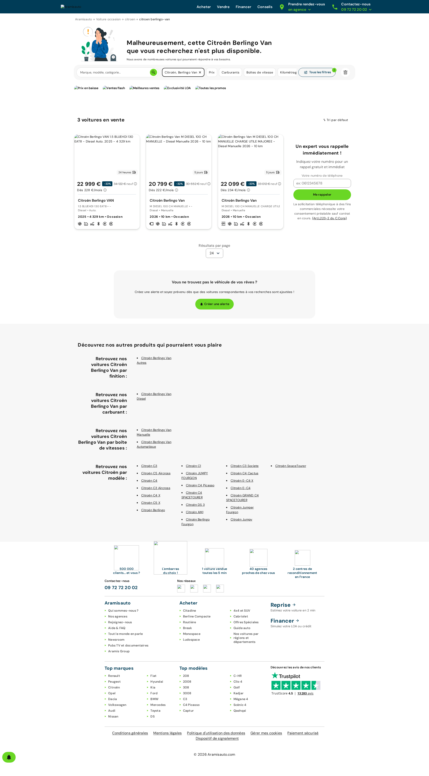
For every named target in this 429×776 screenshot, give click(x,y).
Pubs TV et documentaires (128, 645)
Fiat (153, 676)
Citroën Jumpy (241, 519)
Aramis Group (119, 651)
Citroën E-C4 (240, 488)
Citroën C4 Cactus (244, 473)
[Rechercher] (153, 72)
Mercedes (158, 705)
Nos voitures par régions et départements (246, 638)
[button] (200, 72)
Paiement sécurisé (302, 733)
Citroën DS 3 (195, 505)
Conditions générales (130, 733)
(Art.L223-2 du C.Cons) (329, 218)
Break (187, 628)
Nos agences (117, 616)
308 (186, 687)
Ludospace (191, 640)
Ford (154, 693)
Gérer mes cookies (266, 733)
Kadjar (238, 693)
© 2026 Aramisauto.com (214, 754)
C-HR (237, 676)
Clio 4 (237, 682)
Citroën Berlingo (153, 510)
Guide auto (241, 628)
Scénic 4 (239, 705)
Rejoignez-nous (120, 622)
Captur (188, 711)
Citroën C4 (149, 481)
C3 (185, 699)
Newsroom (116, 640)
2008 (187, 682)
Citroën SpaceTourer (290, 466)
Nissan (113, 716)
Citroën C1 (193, 466)
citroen (130, 19)
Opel (112, 693)
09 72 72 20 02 (121, 587)
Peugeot (114, 682)
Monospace (191, 634)
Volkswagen (117, 705)
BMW (154, 699)
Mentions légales (167, 733)
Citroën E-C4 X (242, 481)
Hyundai (156, 682)
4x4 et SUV (241, 611)
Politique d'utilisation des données (216, 733)
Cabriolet (240, 616)
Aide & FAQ (117, 628)
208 (186, 676)
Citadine (189, 611)
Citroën (114, 687)
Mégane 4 (240, 699)
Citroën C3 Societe (245, 466)
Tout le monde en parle (125, 634)
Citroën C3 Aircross (155, 488)
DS (152, 716)
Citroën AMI (194, 512)
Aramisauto (83, 19)
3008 (187, 693)
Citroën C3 (149, 466)
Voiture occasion (108, 19)
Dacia (112, 699)
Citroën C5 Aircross (155, 473)
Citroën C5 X (150, 503)
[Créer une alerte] (9, 757)
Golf (236, 687)
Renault (114, 676)
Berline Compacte (197, 616)
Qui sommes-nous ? (123, 611)
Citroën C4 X (150, 495)
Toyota (155, 711)
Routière (189, 622)
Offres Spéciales (246, 622)
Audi (111, 711)
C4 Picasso (191, 705)
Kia (152, 687)
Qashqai (239, 711)
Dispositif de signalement (217, 738)
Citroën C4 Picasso (200, 485)
